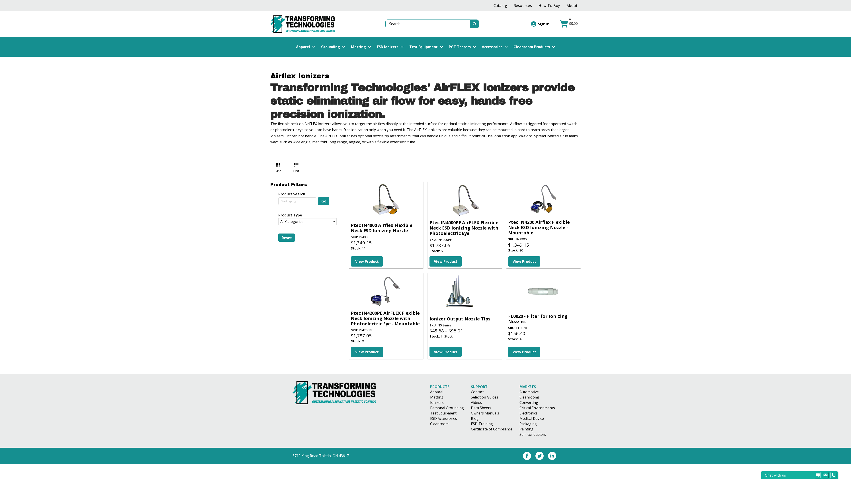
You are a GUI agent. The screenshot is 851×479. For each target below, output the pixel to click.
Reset (287, 237)
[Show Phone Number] (833, 475)
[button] (569, 24)
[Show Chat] (818, 475)
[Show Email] (825, 475)
